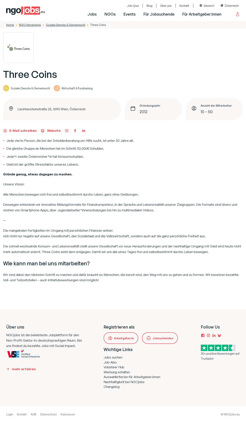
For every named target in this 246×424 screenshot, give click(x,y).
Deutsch (209, 5)
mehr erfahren (24, 369)
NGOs (110, 14)
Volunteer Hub (114, 367)
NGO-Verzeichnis (30, 25)
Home (10, 25)
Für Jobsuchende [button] (159, 14)
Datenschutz (48, 414)
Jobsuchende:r (163, 338)
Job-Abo (110, 362)
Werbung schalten (117, 372)
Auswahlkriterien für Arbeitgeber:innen (132, 377)
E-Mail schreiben (23, 131)
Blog (149, 5)
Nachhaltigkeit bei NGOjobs (124, 382)
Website (54, 131)
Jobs (92, 14)
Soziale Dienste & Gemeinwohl (65, 25)
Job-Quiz (133, 5)
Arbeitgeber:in (124, 338)
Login (9, 414)
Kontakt (184, 5)
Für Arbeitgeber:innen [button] (201, 14)
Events (129, 14)
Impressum (68, 414)
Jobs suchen (113, 357)
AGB (33, 414)
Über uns (166, 5)
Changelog (112, 387)
